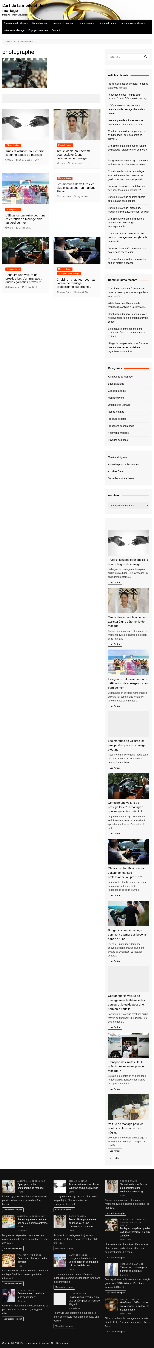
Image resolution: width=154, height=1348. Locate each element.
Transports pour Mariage (132, 23)
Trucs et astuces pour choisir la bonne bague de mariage (128, 85)
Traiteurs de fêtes (106, 23)
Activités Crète (115, 471)
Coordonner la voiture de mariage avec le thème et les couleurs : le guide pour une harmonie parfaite (126, 175)
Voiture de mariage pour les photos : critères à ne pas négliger (127, 199)
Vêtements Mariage (14, 30)
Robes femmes (86, 23)
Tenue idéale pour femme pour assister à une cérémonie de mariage (74, 154)
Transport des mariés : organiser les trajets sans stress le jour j (127, 250)
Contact (55, 30)
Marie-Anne (65, 196)
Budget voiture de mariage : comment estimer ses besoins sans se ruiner (128, 162)
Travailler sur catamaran (121, 478)
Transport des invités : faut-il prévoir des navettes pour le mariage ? (127, 188)
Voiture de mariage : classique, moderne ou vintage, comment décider (128, 210)
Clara (10, 160)
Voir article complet (13, 1209)
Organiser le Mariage (63, 23)
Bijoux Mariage (40, 23)
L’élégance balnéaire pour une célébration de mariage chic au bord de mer (25, 219)
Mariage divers (13, 209)
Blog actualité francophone (122, 329)
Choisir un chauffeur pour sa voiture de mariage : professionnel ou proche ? (76, 283)
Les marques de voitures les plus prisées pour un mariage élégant (76, 187)
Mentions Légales (117, 457)
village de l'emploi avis (120, 343)
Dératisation (114, 314)
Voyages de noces (38, 30)
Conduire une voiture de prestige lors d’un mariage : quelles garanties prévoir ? (23, 278)
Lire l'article (115, 582)
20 (116, 1158)
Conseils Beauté (117, 391)
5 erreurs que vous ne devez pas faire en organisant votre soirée (128, 292)
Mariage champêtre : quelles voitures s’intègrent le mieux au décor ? (135, 1232)
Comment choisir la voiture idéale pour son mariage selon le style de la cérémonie (127, 237)
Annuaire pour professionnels (123, 464)
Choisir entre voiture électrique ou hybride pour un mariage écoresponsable (126, 223)
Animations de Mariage (16, 23)
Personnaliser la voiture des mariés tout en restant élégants (127, 261)
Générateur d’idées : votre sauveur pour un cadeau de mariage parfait (134, 1306)
